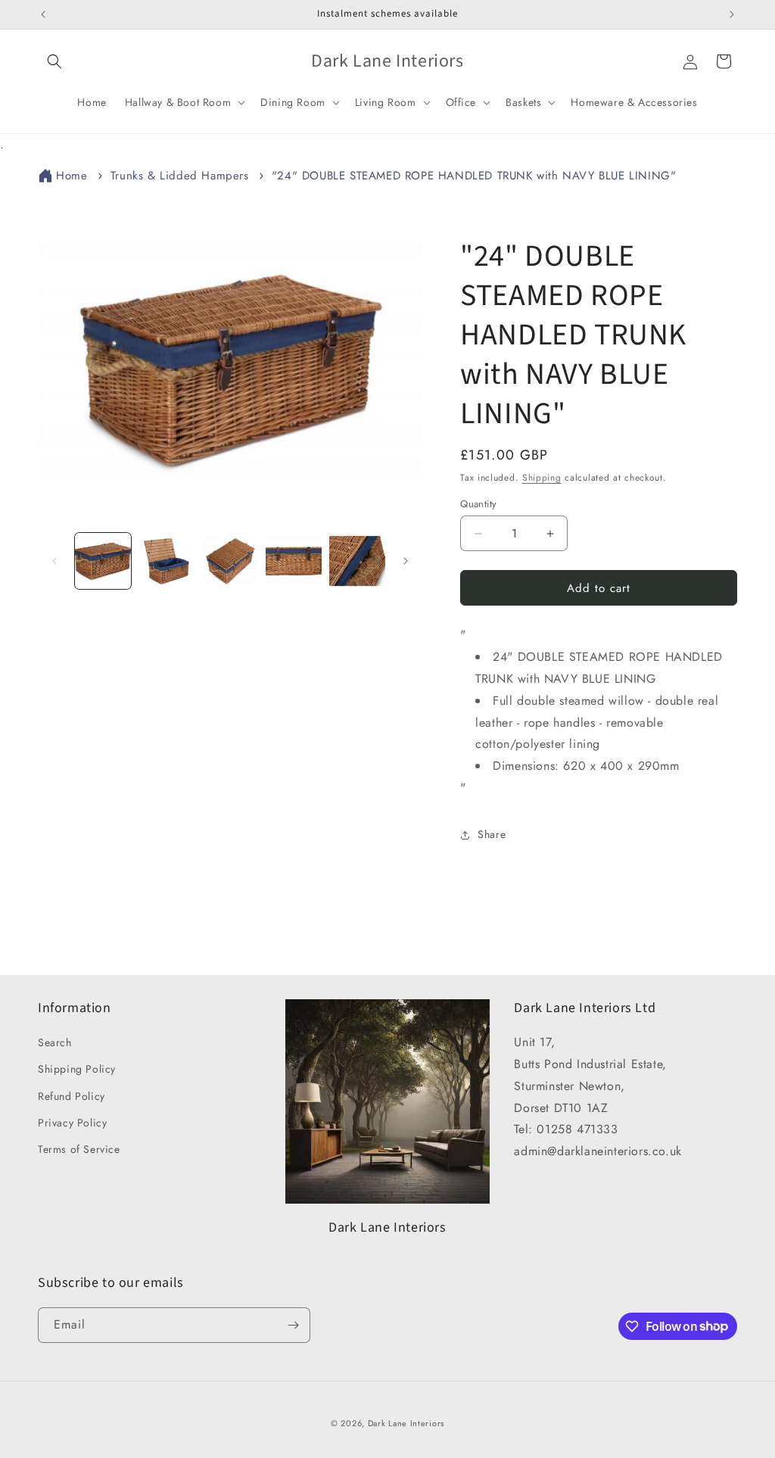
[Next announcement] (732, 14)
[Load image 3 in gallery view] (230, 561)
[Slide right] (405, 561)
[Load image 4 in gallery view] (294, 561)
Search (55, 1042)
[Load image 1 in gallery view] (103, 561)
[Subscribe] (293, 1325)
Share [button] (492, 834)
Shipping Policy (77, 1068)
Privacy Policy (72, 1122)
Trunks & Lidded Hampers (179, 175)
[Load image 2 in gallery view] (167, 561)
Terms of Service (79, 1149)
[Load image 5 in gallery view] (357, 561)
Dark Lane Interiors (406, 1423)
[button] (54, 61)
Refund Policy (71, 1096)
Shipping (542, 477)
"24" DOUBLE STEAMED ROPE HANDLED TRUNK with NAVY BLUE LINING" (474, 175)
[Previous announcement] (43, 14)
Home (71, 175)
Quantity (478, 504)
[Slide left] (54, 561)
